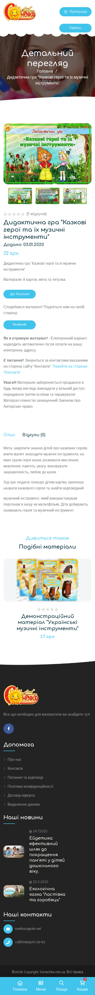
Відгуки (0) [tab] (33, 435)
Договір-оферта (21, 795)
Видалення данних (24, 804)
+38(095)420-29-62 (30, 942)
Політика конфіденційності (30, 786)
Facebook (20, 324)
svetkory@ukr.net (28, 929)
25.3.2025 (40, 882)
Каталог (77, 12)
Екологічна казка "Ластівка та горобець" (47, 894)
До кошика (19, 294)
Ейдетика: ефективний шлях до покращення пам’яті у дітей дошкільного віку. (47, 855)
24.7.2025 (40, 831)
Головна (45, 71)
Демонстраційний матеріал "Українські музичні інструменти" (48, 622)
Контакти (15, 769)
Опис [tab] (9, 435)
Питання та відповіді (25, 778)
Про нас (14, 760)
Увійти (75, 28)
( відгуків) (37, 214)
